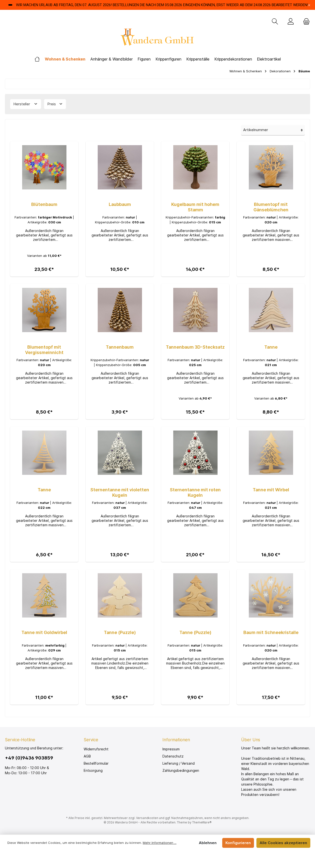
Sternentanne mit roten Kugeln (195, 492)
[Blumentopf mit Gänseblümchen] (271, 167)
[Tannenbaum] (120, 310)
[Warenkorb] (305, 21)
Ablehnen (208, 842)
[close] (309, 5)
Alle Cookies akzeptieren (283, 842)
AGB (87, 756)
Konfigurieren (238, 842)
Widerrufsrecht (96, 749)
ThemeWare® (202, 822)
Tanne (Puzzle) (120, 632)
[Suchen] (275, 21)
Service (91, 739)
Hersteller (22, 104)
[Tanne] (271, 310)
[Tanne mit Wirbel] (271, 453)
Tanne (271, 347)
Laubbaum (120, 204)
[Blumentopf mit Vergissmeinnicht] (44, 310)
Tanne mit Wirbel (271, 489)
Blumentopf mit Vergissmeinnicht (44, 349)
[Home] (37, 59)
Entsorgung (93, 770)
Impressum (171, 749)
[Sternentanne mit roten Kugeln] (195, 453)
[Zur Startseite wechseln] (157, 39)
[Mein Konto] (290, 21)
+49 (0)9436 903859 (29, 757)
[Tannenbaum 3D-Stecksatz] (195, 310)
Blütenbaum (44, 204)
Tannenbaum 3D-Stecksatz (195, 347)
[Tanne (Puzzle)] (120, 595)
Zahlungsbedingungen (180, 770)
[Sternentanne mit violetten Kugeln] (120, 453)
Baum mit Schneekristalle (271, 632)
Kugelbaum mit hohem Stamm (195, 207)
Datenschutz (173, 756)
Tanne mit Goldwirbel (44, 632)
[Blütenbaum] (44, 167)
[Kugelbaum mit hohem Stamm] (195, 167)
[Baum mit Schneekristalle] (271, 595)
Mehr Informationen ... (159, 843)
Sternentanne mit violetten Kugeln (119, 492)
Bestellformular (96, 763)
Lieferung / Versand (178, 763)
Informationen (176, 739)
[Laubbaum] (120, 167)
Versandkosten (147, 818)
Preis (52, 104)
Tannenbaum (120, 347)
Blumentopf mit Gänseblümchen (270, 207)
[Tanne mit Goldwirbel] (44, 595)
